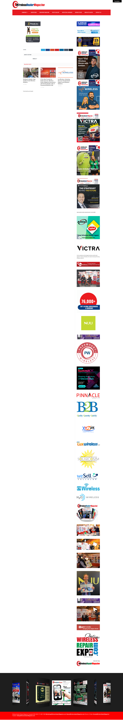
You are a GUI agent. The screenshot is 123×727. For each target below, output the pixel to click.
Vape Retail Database (67, 12)
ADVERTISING (34, 12)
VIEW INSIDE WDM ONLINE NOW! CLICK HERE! (86, 212)
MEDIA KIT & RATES (89, 12)
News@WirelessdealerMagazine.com (75, 714)
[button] (14, 692)
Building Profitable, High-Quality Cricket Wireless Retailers (29, 81)
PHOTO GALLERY (55, 12)
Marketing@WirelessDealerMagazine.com (56, 714)
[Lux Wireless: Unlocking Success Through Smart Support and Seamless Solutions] (65, 73)
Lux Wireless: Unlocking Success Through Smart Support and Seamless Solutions (64, 81)
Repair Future (78, 12)
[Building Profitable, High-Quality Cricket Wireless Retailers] (30, 73)
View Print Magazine (44, 12)
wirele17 (35, 58)
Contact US (98, 12)
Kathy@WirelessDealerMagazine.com (26, 715)
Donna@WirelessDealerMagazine (101, 714)
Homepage (24, 12)
